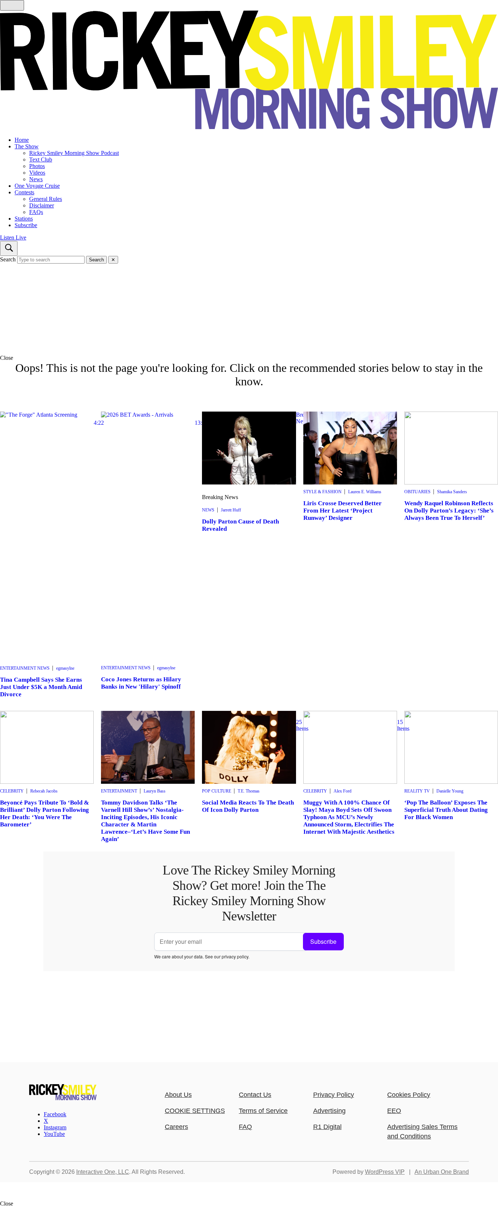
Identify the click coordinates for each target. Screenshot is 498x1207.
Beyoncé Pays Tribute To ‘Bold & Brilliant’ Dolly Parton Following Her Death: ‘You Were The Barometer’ (44, 813)
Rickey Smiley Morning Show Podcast (74, 153)
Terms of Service (263, 1110)
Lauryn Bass (155, 791)
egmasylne (65, 668)
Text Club (40, 159)
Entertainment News (25, 668)
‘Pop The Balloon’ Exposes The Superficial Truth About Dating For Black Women (446, 810)
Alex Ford (342, 791)
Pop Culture (216, 791)
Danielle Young (449, 791)
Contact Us (255, 1094)
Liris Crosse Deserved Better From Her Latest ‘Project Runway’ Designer (342, 510)
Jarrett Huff (231, 510)
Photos (37, 166)
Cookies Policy (408, 1094)
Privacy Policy (333, 1094)
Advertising (329, 1110)
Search (8, 259)
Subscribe (26, 225)
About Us (178, 1094)
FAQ (245, 1126)
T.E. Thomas (249, 791)
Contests (24, 192)
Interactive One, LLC (102, 1172)
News (36, 179)
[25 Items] (249, 747)
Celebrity (12, 791)
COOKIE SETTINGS (195, 1110)
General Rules (45, 199)
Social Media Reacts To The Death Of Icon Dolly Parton (248, 806)
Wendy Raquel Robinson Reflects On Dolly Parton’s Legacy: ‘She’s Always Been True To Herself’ (449, 510)
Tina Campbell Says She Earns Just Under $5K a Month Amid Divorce (41, 687)
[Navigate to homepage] (249, 71)
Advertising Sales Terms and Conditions (422, 1131)
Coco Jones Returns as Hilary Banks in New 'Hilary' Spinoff (141, 683)
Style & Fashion (322, 491)
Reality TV (417, 791)
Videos (37, 173)
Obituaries (417, 491)
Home (22, 140)
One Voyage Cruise (37, 186)
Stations (24, 218)
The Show (27, 146)
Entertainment (119, 791)
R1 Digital (327, 1126)
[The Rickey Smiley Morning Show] (63, 1098)
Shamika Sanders (452, 491)
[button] (249, 358)
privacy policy (235, 956)
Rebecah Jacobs (44, 791)
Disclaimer (41, 205)
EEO (394, 1110)
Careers (176, 1126)
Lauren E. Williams (364, 491)
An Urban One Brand (442, 1172)
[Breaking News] (249, 448)
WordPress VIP (385, 1172)
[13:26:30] (148, 536)
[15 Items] (350, 747)
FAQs (36, 212)
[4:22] (47, 536)
